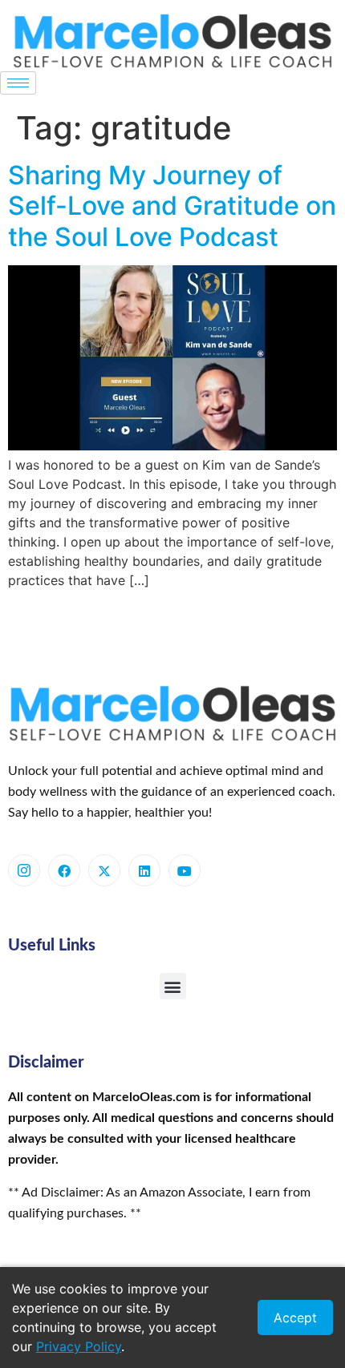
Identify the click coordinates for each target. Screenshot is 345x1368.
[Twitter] (104, 870)
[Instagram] (24, 870)
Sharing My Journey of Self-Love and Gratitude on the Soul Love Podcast (172, 205)
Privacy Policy (78, 1346)
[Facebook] (64, 870)
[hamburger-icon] (18, 83)
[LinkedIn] (144, 870)
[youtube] (184, 870)
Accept (295, 1317)
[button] (173, 986)
